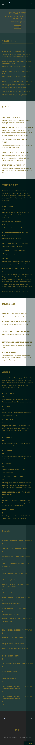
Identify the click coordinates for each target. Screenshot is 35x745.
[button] (3, 4)
